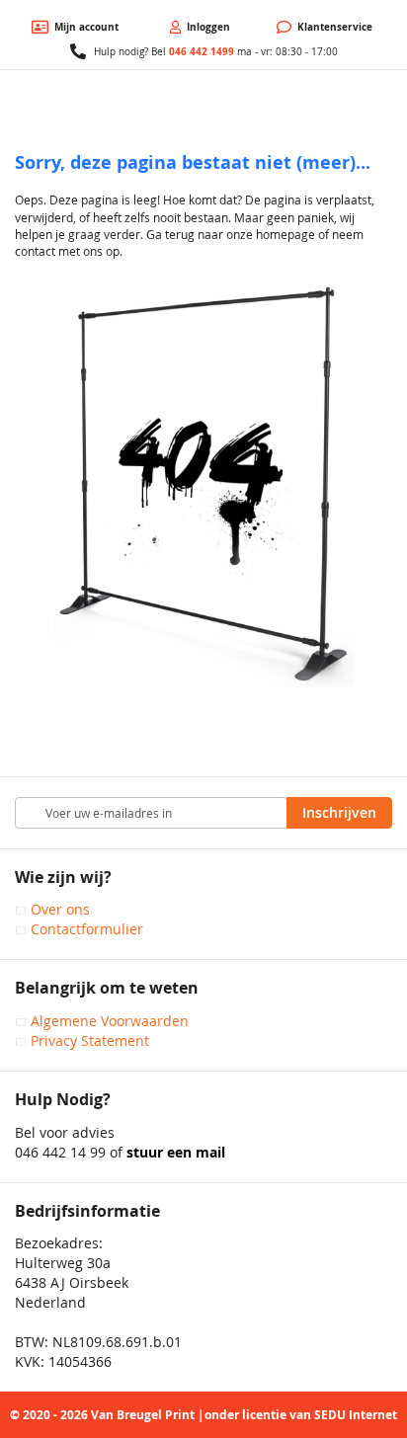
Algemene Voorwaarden (110, 1020)
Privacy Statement (90, 1040)
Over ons (60, 909)
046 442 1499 (201, 51)
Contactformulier (87, 928)
